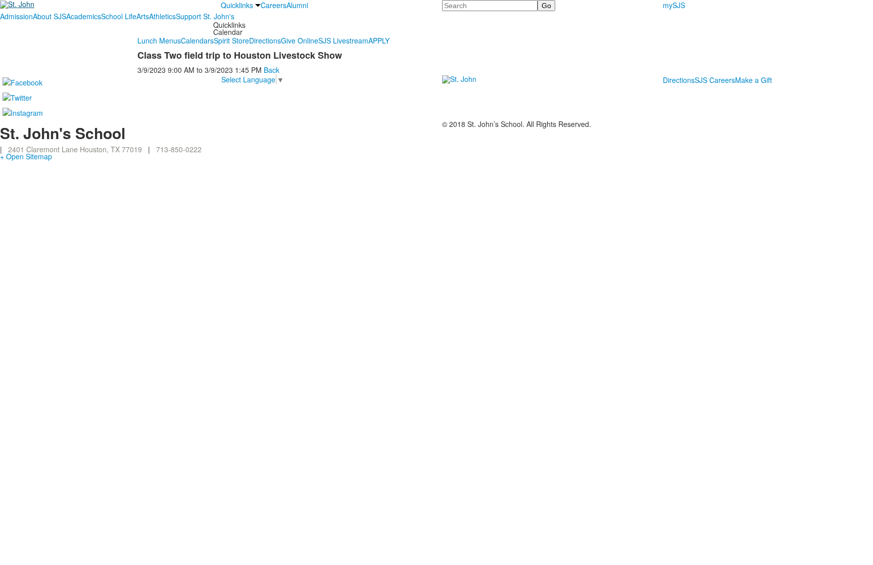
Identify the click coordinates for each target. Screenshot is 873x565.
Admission (16, 16)
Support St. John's (205, 16)
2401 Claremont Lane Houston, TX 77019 (75, 149)
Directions (265, 40)
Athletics (162, 16)
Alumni (297, 5)
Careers (273, 5)
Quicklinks (237, 5)
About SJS (49, 16)
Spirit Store (231, 40)
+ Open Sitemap (26, 156)
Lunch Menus (159, 40)
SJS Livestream (343, 40)
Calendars (197, 40)
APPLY (379, 40)
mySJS (674, 5)
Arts (142, 16)
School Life (118, 16)
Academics (83, 16)
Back (271, 70)
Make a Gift (753, 80)
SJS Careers (715, 80)
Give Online (299, 40)
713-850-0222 (179, 149)
